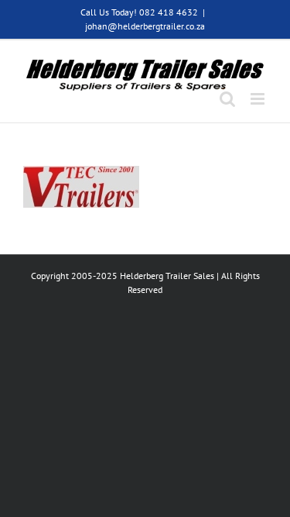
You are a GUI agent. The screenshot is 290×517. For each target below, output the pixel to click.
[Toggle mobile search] (227, 99)
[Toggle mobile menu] (259, 99)
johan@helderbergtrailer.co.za (145, 26)
